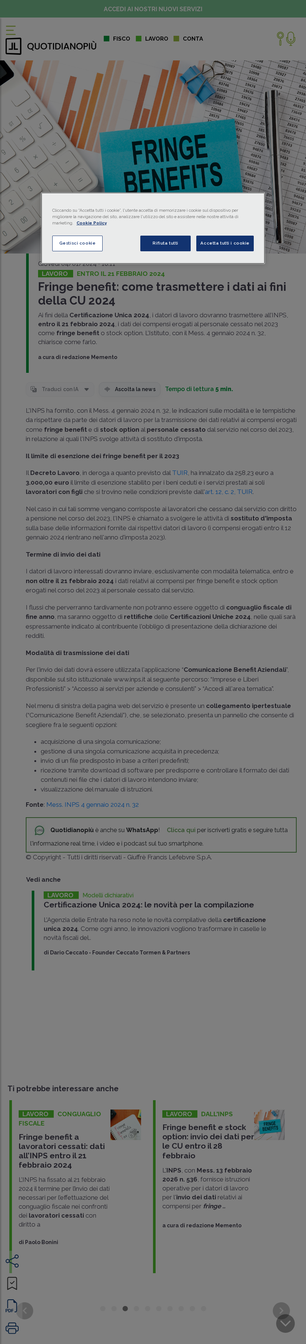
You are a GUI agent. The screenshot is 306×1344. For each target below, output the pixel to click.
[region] (153, 228)
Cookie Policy (91, 223)
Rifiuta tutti (165, 243)
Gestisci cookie (77, 243)
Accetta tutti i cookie (225, 243)
